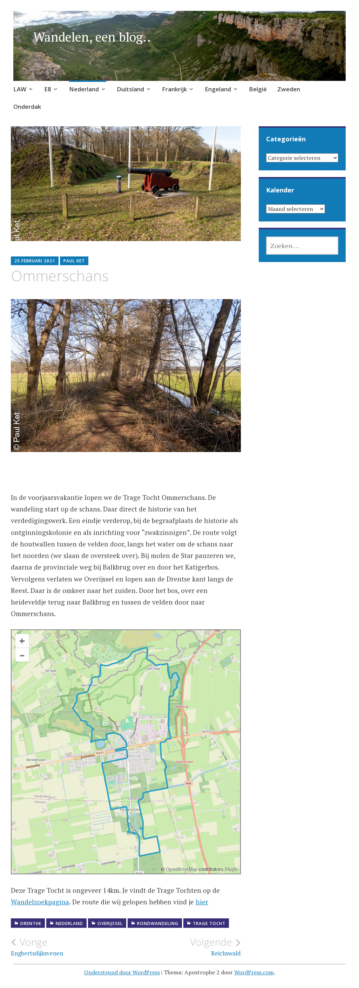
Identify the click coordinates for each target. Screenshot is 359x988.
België (258, 89)
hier (202, 901)
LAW (19, 89)
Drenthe (30, 923)
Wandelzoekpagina (40, 901)
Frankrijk (174, 89)
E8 (47, 89)
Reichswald (215, 946)
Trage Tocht (209, 923)
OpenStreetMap (181, 869)
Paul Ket (74, 261)
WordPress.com (254, 972)
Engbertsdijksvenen (37, 946)
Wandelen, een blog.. (92, 37)
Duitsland (130, 89)
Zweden (288, 89)
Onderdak (27, 107)
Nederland (84, 89)
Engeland (218, 89)
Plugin (231, 869)
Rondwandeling (157, 923)
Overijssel (110, 923)
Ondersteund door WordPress (122, 972)
